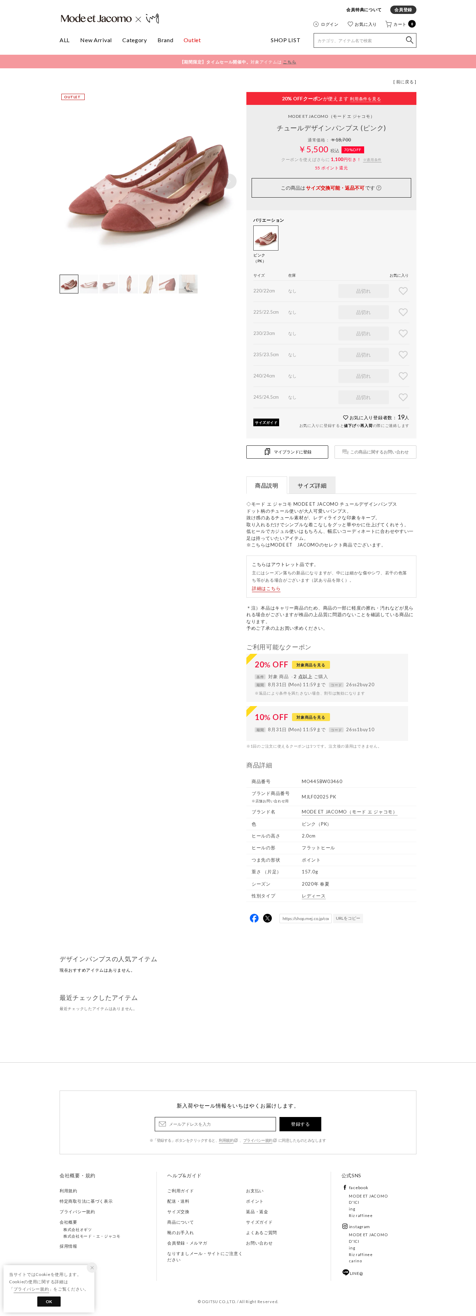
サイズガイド (266, 422)
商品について (180, 1222)
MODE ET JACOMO (331, 116)
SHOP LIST (285, 40)
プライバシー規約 (257, 1140)
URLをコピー (348, 918)
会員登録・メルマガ (187, 1243)
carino (355, 1260)
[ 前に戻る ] (404, 81)
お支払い (255, 1190)
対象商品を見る (311, 665)
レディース (314, 895)
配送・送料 (178, 1201)
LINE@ (356, 1273)
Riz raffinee (361, 1215)
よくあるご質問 (261, 1232)
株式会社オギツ (77, 1229)
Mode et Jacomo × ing (110, 18)
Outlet (192, 40)
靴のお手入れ (180, 1232)
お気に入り (366, 24)
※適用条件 (372, 160)
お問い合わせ (259, 1243)
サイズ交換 (178, 1211)
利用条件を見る (365, 98)
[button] (229, 181)
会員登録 (403, 9)
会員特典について (364, 9)
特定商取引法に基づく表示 (86, 1201)
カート (403, 24)
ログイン (330, 24)
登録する (300, 1124)
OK (49, 1301)
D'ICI (354, 1202)
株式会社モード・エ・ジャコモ (92, 1236)
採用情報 (68, 1246)
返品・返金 (257, 1211)
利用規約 (226, 1140)
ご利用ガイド (180, 1190)
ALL (65, 40)
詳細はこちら (266, 588)
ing (352, 1209)
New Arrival (96, 40)
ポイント (255, 1201)
